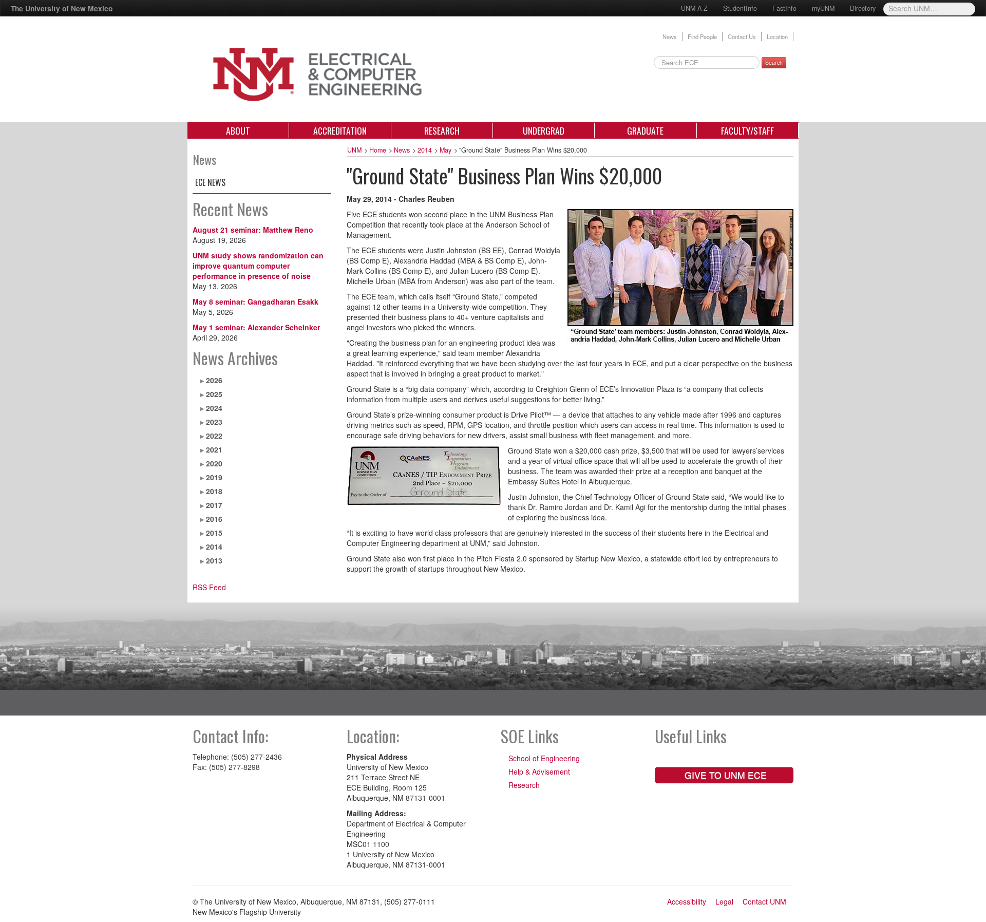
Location (777, 36)
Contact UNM (764, 901)
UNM (354, 150)
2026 (214, 380)
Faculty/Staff (747, 130)
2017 (214, 505)
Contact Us (742, 36)
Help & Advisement (539, 771)
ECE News (210, 182)
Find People (702, 36)
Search (774, 62)
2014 (214, 546)
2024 (214, 408)
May (445, 150)
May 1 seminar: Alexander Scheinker (256, 327)
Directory (863, 8)
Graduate (645, 130)
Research (442, 130)
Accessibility (686, 901)
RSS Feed (209, 587)
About (238, 130)
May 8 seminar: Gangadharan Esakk (255, 301)
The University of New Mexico (61, 8)
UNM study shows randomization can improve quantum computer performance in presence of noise (258, 265)
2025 (214, 394)
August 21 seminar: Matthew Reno (253, 229)
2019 (214, 477)
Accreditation (340, 130)
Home (377, 150)
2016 (214, 519)
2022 (214, 435)
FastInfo (784, 8)
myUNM (823, 8)
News (669, 36)
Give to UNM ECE (724, 774)
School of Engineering (544, 758)
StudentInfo (740, 8)
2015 (214, 533)
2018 (214, 491)
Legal (724, 901)
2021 (214, 449)
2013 (214, 560)
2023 (214, 422)
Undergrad (543, 130)
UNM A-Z (694, 8)
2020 (214, 463)
